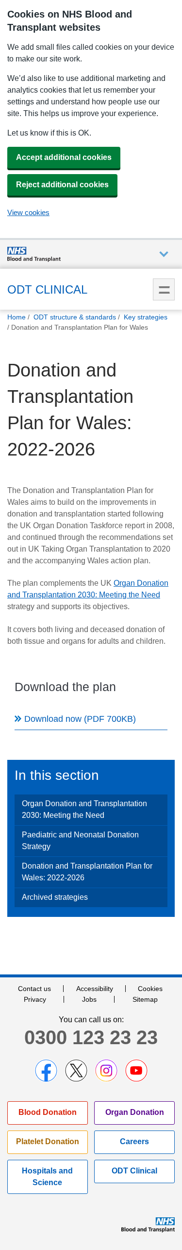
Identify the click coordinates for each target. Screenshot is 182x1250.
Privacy (35, 999)
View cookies (28, 212)
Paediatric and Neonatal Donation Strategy (80, 841)
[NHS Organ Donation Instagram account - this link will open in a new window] (106, 1070)
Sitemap (145, 999)
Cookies (150, 988)
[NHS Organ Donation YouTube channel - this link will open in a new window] (136, 1070)
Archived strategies (55, 897)
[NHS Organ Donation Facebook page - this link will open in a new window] (46, 1070)
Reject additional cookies (62, 184)
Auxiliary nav (164, 254)
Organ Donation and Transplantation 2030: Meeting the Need (84, 809)
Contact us (34, 988)
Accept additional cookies (64, 157)
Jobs (89, 999)
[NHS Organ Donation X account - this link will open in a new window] (76, 1070)
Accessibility (94, 988)
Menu (164, 289)
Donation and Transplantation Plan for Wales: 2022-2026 (87, 872)
